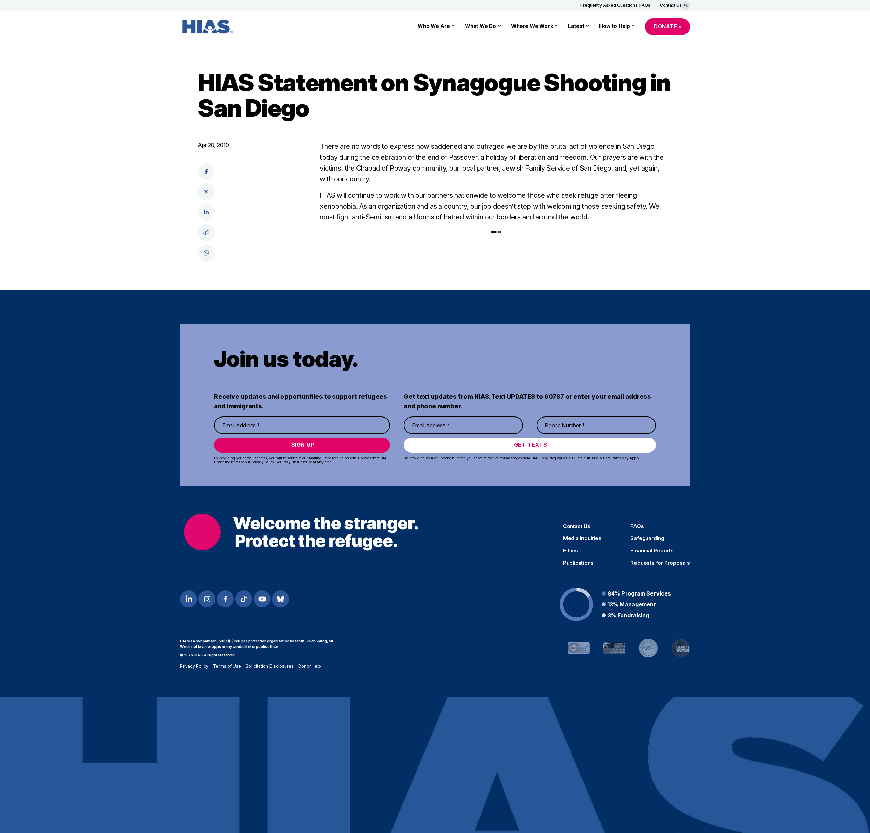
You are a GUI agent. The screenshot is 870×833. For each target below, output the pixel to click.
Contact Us (671, 5)
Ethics (570, 551)
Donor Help (309, 666)
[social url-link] (206, 232)
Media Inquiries (582, 538)
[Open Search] (686, 5)
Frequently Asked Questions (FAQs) (616, 5)
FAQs (637, 526)
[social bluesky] (280, 598)
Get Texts (530, 444)
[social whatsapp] (206, 253)
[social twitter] (206, 191)
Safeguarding (647, 538)
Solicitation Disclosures (269, 666)
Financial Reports (652, 551)
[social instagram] (206, 598)
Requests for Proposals (660, 563)
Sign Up (303, 444)
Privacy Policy (194, 666)
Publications (578, 563)
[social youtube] (262, 598)
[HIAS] (301, 532)
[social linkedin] (206, 212)
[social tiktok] (243, 598)
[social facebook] (206, 171)
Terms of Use (227, 666)
